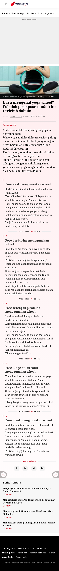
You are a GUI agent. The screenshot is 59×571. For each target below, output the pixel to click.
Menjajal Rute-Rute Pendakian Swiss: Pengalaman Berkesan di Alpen (29, 501)
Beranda (6, 13)
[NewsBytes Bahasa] (19, 4)
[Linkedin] (42, 468)
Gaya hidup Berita (27, 13)
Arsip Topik (21, 557)
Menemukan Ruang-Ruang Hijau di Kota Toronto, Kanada (29, 524)
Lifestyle (7, 494)
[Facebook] (16, 468)
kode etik (22, 552)
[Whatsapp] (25, 468)
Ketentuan (42, 548)
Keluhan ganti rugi (38, 552)
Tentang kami (8, 548)
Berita (15, 13)
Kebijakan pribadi (26, 548)
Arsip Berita (7, 557)
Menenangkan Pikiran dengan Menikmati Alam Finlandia (28, 513)
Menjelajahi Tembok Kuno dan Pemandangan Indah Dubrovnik (27, 490)
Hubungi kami (8, 552)
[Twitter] (34, 468)
